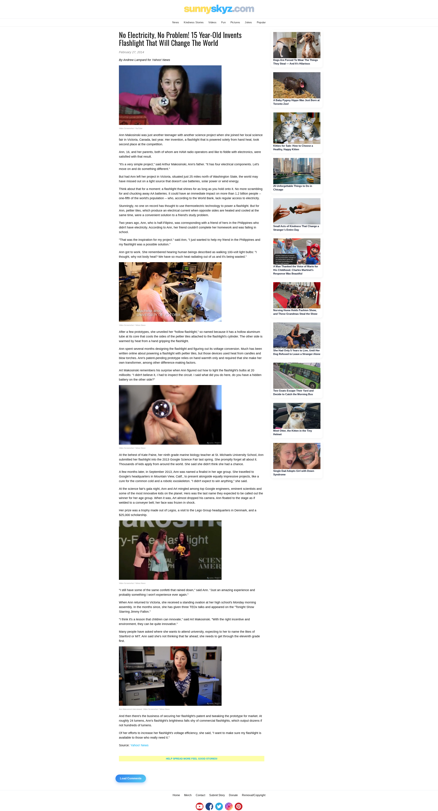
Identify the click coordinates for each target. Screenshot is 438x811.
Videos (212, 22)
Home (176, 795)
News (175, 22)
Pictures (235, 22)
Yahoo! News (139, 745)
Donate (233, 795)
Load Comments (130, 778)
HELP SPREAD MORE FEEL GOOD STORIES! (191, 758)
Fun (223, 22)
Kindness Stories (194, 22)
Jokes (248, 22)
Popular (261, 22)
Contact (200, 795)
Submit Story (217, 795)
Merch (188, 795)
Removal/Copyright (253, 795)
